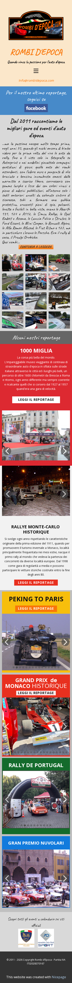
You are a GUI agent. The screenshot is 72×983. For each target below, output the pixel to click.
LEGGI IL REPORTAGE (36, 399)
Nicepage (59, 977)
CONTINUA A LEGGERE (36, 247)
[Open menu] (36, 71)
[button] (7, 451)
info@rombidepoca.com (36, 80)
